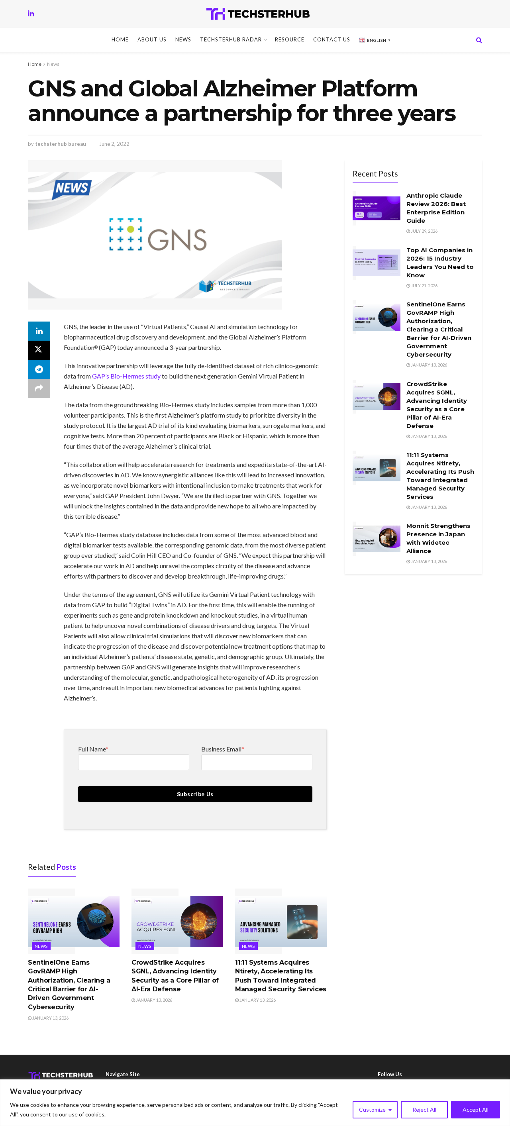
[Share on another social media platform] (39, 388)
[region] (255, 1102)
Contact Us (331, 39)
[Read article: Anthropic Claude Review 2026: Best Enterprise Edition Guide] (376, 208)
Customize (372, 1109)
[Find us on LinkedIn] (31, 13)
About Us (152, 39)
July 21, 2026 (423, 285)
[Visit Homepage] (258, 14)
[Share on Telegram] (39, 369)
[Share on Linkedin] (39, 331)
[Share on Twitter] (39, 350)
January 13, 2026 (50, 1017)
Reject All (424, 1109)
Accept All (475, 1109)
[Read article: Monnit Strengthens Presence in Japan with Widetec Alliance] (376, 539)
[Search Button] (479, 40)
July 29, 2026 (423, 230)
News (183, 39)
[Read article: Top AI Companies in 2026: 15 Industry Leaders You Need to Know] (376, 263)
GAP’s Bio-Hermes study (126, 376)
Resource (289, 39)
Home (120, 39)
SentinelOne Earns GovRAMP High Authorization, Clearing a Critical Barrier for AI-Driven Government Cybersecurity (438, 329)
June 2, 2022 (114, 144)
